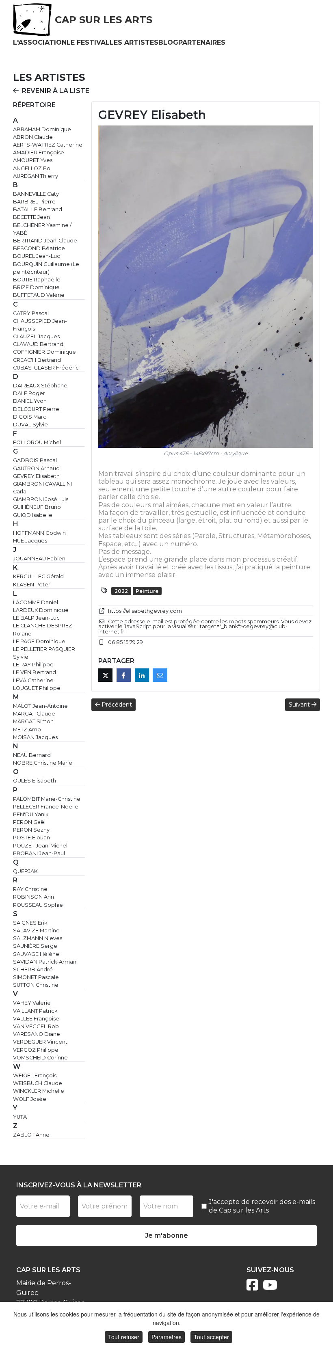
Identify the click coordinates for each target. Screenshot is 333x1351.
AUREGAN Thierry (35, 176)
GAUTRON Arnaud (36, 468)
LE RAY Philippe (33, 664)
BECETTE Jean (31, 217)
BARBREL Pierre (34, 202)
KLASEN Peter (31, 584)
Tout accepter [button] (211, 1337)
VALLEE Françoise (36, 1019)
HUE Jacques (30, 541)
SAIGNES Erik (30, 923)
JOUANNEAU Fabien (39, 559)
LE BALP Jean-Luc (36, 618)
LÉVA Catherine (33, 680)
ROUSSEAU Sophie (38, 905)
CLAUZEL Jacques (36, 336)
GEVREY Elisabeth (36, 476)
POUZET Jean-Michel (40, 846)
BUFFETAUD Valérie (39, 295)
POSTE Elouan (31, 837)
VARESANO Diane (36, 1034)
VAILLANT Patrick (35, 1011)
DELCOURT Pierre (36, 409)
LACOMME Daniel (35, 602)
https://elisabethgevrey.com (145, 611)
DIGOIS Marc (29, 417)
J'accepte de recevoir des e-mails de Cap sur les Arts (262, 1206)
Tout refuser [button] (123, 1337)
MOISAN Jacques (35, 737)
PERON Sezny (31, 830)
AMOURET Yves (32, 160)
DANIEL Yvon (30, 401)
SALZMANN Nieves (37, 938)
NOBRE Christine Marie (42, 763)
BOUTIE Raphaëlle (37, 280)
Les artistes (134, 42)
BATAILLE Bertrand (37, 209)
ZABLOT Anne (31, 1135)
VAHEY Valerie (32, 1003)
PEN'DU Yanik (30, 814)
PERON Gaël (29, 822)
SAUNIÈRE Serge (35, 946)
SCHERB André (33, 969)
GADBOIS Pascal (35, 460)
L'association (40, 42)
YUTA (20, 1117)
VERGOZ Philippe (35, 1050)
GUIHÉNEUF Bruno (37, 507)
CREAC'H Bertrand (37, 360)
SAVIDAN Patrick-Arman (44, 962)
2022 (121, 591)
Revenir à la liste (55, 91)
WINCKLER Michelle (38, 1091)
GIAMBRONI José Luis (40, 499)
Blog (168, 42)
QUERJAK (25, 871)
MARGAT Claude (34, 714)
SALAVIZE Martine (36, 930)
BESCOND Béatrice (39, 248)
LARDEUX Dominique (41, 610)
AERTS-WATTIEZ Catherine (47, 145)
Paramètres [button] (166, 1337)
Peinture (147, 591)
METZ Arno (27, 729)
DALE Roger (29, 393)
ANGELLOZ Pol (32, 168)
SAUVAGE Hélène (36, 954)
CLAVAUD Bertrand (38, 344)
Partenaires (201, 42)
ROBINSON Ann (33, 897)
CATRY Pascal (31, 313)
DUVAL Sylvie (30, 425)
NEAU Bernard (32, 755)
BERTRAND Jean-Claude (45, 241)
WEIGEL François (34, 1075)
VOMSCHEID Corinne (40, 1058)
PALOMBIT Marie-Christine (46, 799)
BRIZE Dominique (36, 287)
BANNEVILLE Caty (36, 194)
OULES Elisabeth (34, 781)
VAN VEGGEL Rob (36, 1026)
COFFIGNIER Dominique (44, 352)
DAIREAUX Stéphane (40, 386)
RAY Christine (30, 889)
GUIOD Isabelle (32, 515)
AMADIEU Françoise (38, 152)
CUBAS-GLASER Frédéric (46, 368)
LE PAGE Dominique (39, 641)
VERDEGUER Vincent (40, 1042)
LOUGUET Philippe (37, 688)
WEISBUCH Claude (37, 1083)
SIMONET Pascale (36, 977)
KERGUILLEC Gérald (38, 576)
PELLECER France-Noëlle (45, 807)
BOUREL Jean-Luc (36, 256)
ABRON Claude (33, 137)
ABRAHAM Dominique (42, 129)
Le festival (88, 42)
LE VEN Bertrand (34, 672)
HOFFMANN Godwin (39, 533)
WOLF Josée (29, 1099)
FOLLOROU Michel (37, 442)
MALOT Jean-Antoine (40, 706)
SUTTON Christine (35, 985)
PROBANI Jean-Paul (39, 853)
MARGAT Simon (33, 721)
